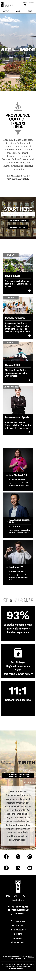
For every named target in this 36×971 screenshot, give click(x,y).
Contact (20, 926)
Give (30, 11)
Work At (19, 942)
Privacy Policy (20, 958)
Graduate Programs (17, 227)
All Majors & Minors (17, 220)
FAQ (19, 934)
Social (19, 938)
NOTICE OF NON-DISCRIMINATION (18, 955)
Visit (18, 11)
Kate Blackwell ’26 (18, 475)
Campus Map (19, 921)
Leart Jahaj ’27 (16, 567)
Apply (6, 11)
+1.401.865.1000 (19, 914)
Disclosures (20, 930)
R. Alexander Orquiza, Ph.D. (19, 521)
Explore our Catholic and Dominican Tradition (18, 775)
